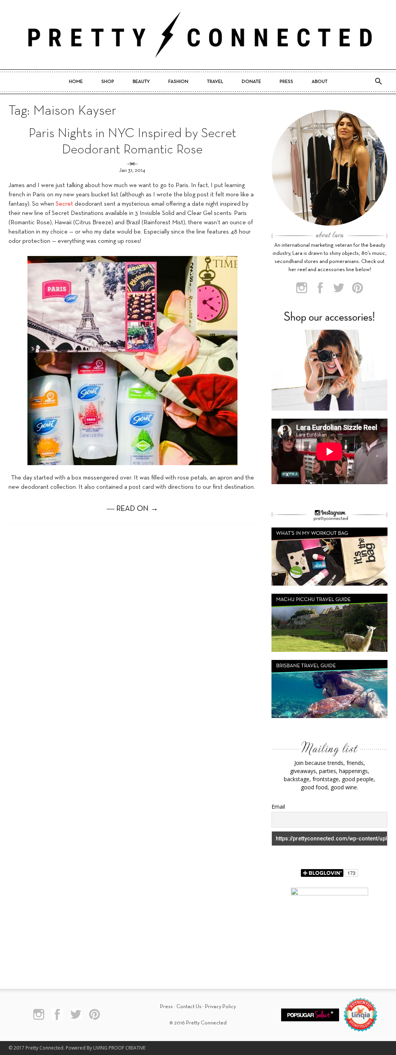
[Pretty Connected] (198, 34)
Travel (215, 82)
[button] (378, 81)
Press (286, 82)
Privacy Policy (220, 1006)
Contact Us (188, 1006)
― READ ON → (132, 508)
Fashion (178, 82)
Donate (251, 82)
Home (76, 82)
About (320, 82)
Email (278, 806)
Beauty (141, 82)
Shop (107, 82)
